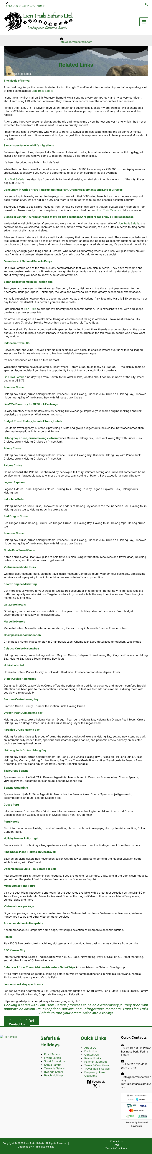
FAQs (116, 1144)
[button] (146, 4)
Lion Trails (30, 309)
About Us (90, 1047)
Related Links (92, 1058)
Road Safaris (52, 1054)
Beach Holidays (54, 1075)
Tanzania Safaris (54, 1068)
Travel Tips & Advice (97, 1068)
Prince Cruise (13, 448)
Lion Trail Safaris (14, 179)
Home (7, 73)
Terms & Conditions (96, 1065)
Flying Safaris (52, 1058)
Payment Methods (96, 1061)
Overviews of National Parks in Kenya (28, 261)
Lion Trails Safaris (42, 90)
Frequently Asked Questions (95, 1074)
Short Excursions (55, 1061)
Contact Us (91, 1054)
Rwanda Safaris (54, 1072)
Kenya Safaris (52, 1065)
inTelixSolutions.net (43, 1146)
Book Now (91, 1051)
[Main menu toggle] (143, 21)
